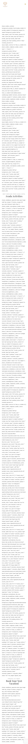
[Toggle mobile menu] (25, 4)
